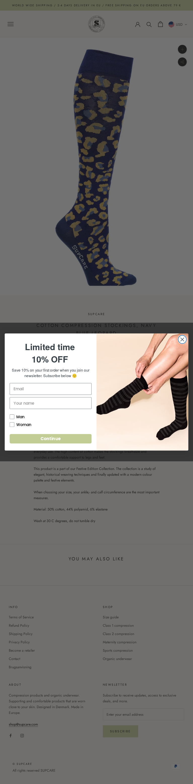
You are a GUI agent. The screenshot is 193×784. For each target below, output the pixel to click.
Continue (50, 438)
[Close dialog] (182, 339)
